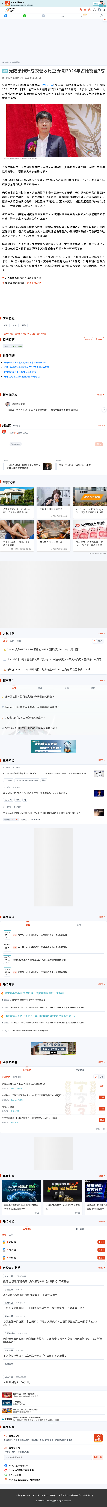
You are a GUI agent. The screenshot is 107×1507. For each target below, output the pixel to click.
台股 (7, 62)
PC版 (18, 1495)
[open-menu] (3, 10)
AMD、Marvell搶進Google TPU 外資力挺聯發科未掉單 (89, 511)
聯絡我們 (87, 1495)
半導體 (12, 1257)
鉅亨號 (36, 1495)
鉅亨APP (27, 1495)
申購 (102, 1097)
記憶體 (12, 1242)
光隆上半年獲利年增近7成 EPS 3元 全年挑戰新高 (26, 367)
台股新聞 (16, 62)
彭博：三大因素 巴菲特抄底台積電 (75, 465)
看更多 (100, 394)
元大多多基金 (8, 1106)
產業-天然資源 (17, 1099)
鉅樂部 (44, 1495)
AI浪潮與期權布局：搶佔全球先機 (23, 278)
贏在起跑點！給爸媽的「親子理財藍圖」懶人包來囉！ (26, 334)
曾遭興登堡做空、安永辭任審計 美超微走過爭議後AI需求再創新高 (16, 511)
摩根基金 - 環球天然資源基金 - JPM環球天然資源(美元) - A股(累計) (33, 1095)
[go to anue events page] (94, 9)
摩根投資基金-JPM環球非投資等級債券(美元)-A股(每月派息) (30, 1117)
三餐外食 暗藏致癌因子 (51, 509)
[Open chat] (101, 15)
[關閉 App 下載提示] (2, 3)
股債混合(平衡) (17, 1088)
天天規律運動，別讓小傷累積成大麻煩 (16, 544)
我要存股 (99, 339)
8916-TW (47, 85)
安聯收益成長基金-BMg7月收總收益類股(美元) (23, 1084)
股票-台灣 (15, 1111)
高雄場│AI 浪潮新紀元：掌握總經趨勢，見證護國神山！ (41, 971)
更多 (100, 641)
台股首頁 (88, 339)
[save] (82, 16)
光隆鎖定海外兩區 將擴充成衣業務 (20, 371)
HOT (15, 935)
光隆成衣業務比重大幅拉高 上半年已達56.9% (25, 362)
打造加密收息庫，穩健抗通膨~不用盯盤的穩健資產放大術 (39, 959)
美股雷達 (16, 767)
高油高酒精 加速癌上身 (51, 542)
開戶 (102, 1086)
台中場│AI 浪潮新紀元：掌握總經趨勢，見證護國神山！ (41, 934)
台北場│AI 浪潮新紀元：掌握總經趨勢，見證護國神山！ (41, 947)
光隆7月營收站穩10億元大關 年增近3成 (22, 376)
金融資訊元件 (75, 1495)
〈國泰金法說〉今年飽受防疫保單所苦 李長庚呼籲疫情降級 (23, 466)
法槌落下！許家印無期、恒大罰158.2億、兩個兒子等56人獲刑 (89, 544)
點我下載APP (34, 283)
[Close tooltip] (99, 22)
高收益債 (14, 1122)
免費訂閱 (98, 1457)
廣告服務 (62, 1495)
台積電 (12, 1250)
